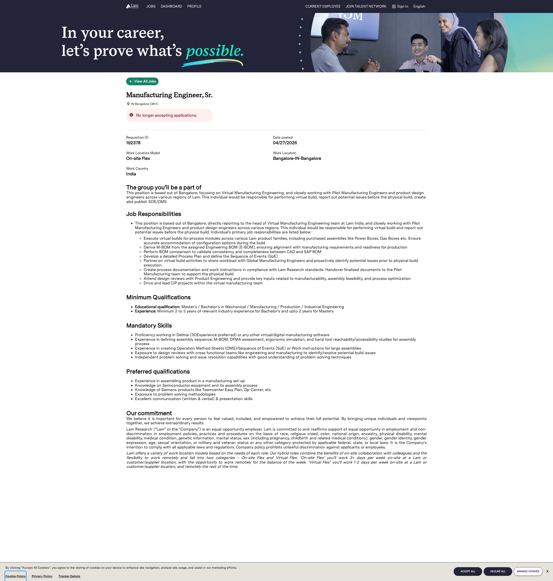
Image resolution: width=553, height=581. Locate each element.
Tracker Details (69, 576)
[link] (132, 6)
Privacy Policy (42, 576)
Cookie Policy (15, 576)
